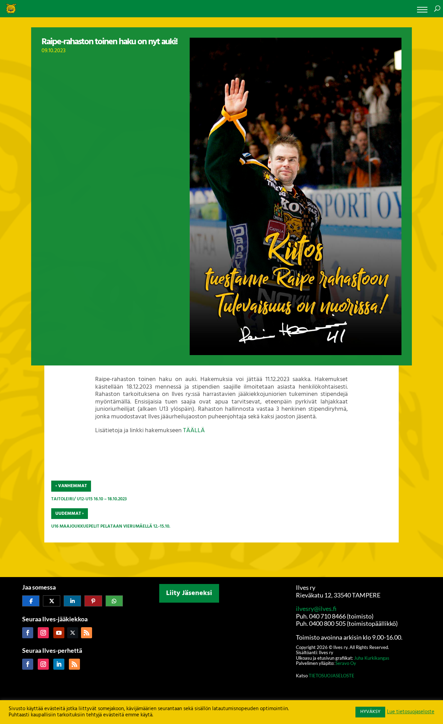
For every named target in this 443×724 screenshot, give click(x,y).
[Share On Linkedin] (72, 601)
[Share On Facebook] (30, 601)
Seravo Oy (345, 663)
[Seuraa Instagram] (43, 632)
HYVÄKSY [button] (370, 712)
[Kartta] (221, 647)
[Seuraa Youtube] (58, 632)
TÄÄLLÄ (194, 431)
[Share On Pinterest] (93, 601)
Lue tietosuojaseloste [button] (410, 712)
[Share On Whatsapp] (114, 601)
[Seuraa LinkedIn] (58, 664)
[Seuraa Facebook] (27, 632)
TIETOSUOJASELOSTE (331, 675)
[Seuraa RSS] (86, 632)
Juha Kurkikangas (371, 658)
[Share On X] (51, 601)
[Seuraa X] (72, 632)
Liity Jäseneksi (189, 593)
